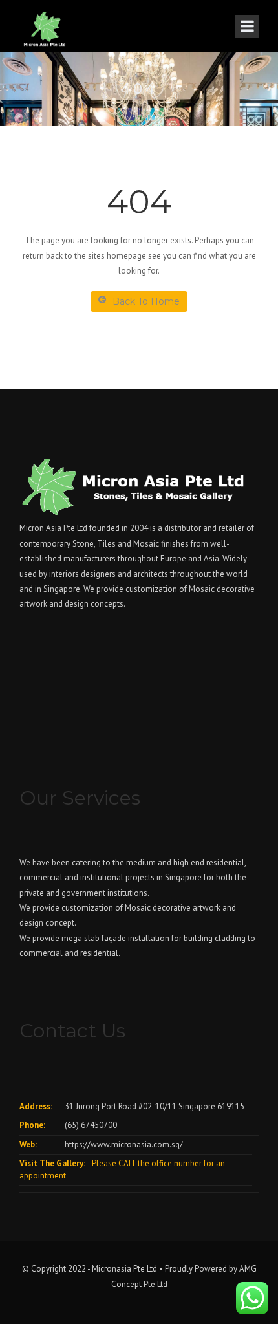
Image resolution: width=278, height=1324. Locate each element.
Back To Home (146, 301)
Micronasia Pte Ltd (124, 1268)
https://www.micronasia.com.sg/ (124, 1144)
